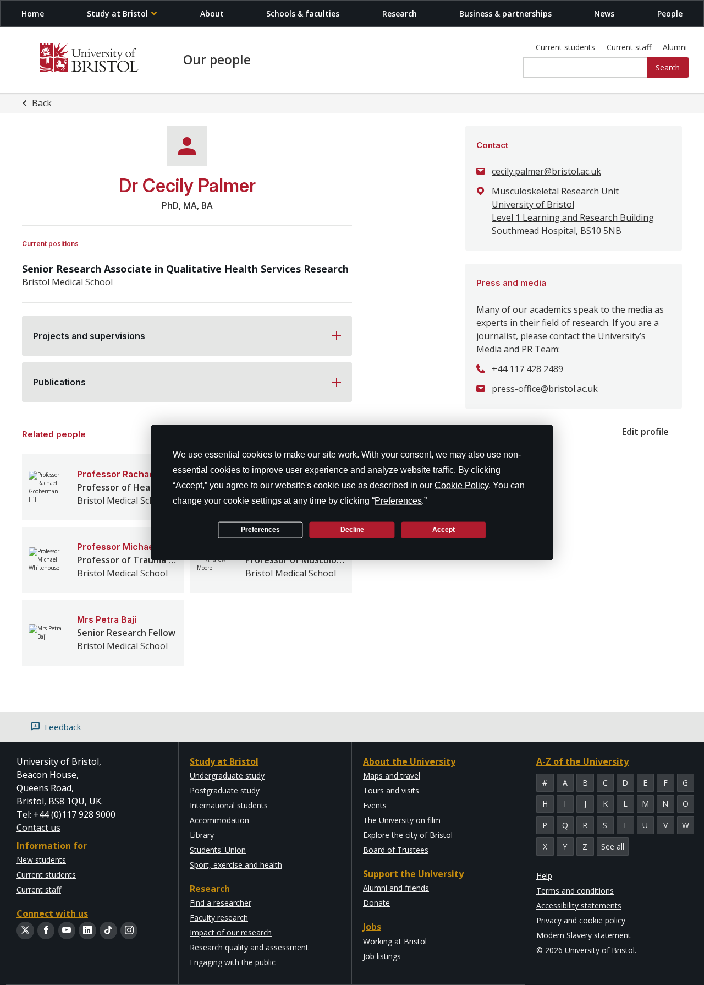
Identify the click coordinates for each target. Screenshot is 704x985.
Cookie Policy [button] (461, 484)
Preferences (260, 530)
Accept (443, 530)
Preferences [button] (398, 500)
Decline (352, 530)
